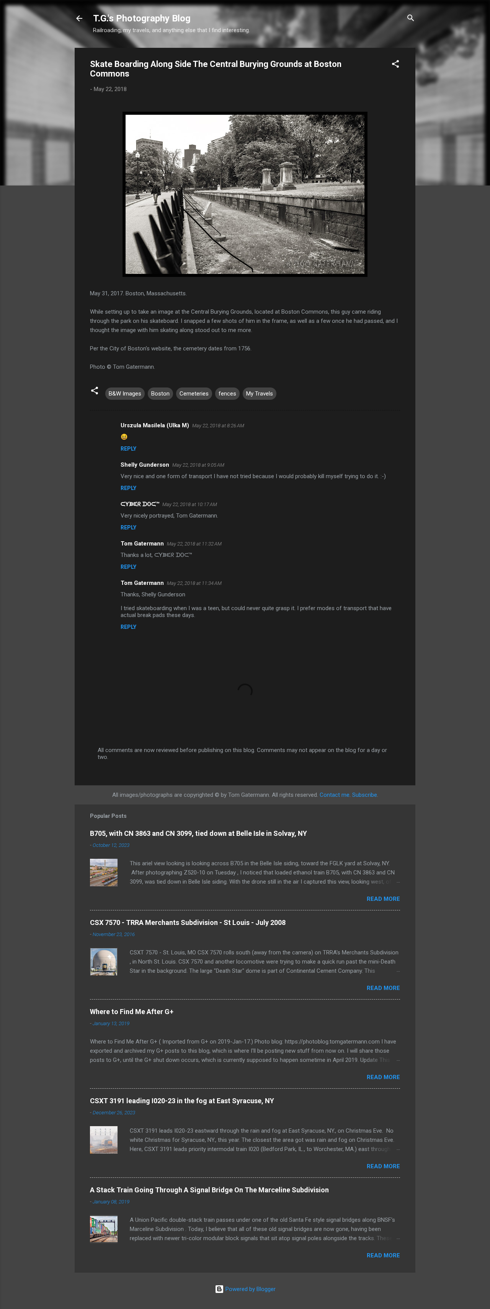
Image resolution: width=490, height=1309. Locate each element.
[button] (395, 65)
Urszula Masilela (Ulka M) (155, 425)
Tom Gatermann (142, 543)
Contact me (335, 794)
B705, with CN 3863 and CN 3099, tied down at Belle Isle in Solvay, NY (198, 833)
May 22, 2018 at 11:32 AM (194, 544)
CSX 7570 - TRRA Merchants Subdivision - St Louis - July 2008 (188, 922)
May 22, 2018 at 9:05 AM (198, 465)
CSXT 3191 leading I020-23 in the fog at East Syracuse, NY (182, 1101)
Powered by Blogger (250, 1289)
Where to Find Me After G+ (131, 1012)
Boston (160, 393)
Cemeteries (194, 393)
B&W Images (125, 393)
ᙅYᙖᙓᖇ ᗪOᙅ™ (140, 504)
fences (227, 393)
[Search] (410, 19)
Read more (383, 898)
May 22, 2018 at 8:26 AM (218, 425)
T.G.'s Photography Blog (142, 18)
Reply (128, 449)
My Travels (259, 393)
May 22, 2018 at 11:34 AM (194, 583)
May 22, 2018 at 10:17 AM (189, 504)
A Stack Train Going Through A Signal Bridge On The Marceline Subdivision (209, 1190)
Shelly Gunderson (145, 464)
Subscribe (364, 794)
